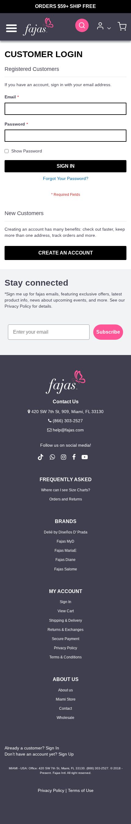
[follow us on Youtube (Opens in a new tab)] (85, 457)
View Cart (66, 611)
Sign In (65, 602)
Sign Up (66, 754)
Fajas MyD (65, 541)
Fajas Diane (65, 560)
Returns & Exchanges (65, 630)
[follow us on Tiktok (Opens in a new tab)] (40, 457)
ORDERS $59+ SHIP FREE (65, 6)
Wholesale (65, 718)
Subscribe (108, 332)
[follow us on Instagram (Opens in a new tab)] (63, 457)
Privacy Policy (65, 648)
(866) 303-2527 (67, 420)
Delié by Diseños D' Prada (65, 532)
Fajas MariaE (65, 550)
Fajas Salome (65, 569)
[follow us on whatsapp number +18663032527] (52, 457)
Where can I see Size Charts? (65, 490)
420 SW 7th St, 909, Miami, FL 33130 (67, 411)
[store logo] (38, 27)
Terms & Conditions (65, 657)
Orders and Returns (65, 499)
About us (65, 690)
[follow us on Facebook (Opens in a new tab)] (74, 457)
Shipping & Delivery (65, 620)
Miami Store (66, 699)
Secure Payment (65, 639)
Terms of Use (81, 790)
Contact (65, 708)
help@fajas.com (68, 429)
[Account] (103, 26)
